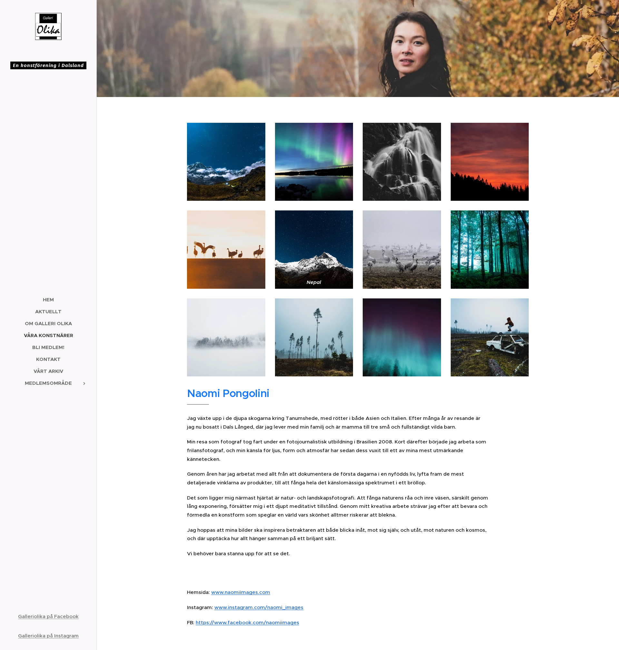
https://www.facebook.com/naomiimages (247, 622)
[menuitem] (48, 299)
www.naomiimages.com (240, 592)
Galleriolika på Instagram (48, 636)
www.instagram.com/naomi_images (258, 607)
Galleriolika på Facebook (48, 616)
